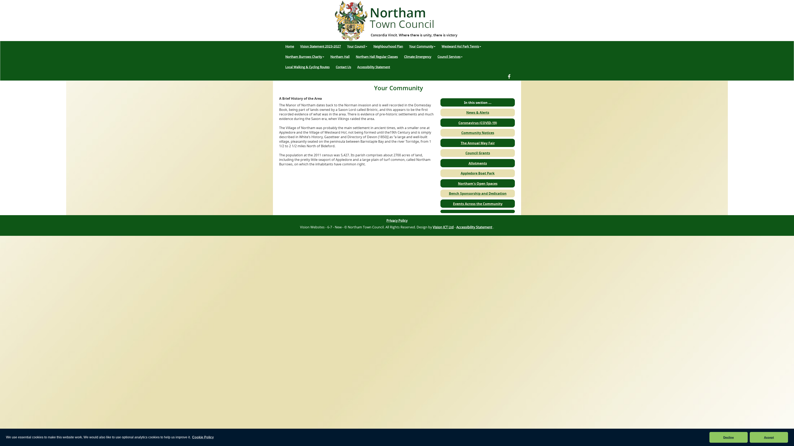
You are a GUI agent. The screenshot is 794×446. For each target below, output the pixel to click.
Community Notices (477, 132)
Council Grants (477, 153)
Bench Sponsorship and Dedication (478, 193)
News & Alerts (477, 112)
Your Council (356, 46)
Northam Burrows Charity (303, 57)
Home (289, 46)
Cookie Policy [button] (203, 437)
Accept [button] (769, 437)
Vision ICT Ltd (443, 227)
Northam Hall (340, 57)
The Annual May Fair (478, 143)
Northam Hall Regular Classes (377, 57)
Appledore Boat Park (478, 173)
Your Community (421, 46)
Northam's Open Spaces (477, 183)
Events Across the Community (477, 204)
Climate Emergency (417, 57)
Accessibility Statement (373, 67)
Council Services (449, 57)
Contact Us (343, 67)
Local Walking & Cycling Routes (307, 67)
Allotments (478, 163)
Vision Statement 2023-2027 (320, 46)
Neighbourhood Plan (388, 46)
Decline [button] (728, 437)
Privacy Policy (397, 220)
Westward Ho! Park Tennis (460, 46)
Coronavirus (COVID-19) (477, 123)
